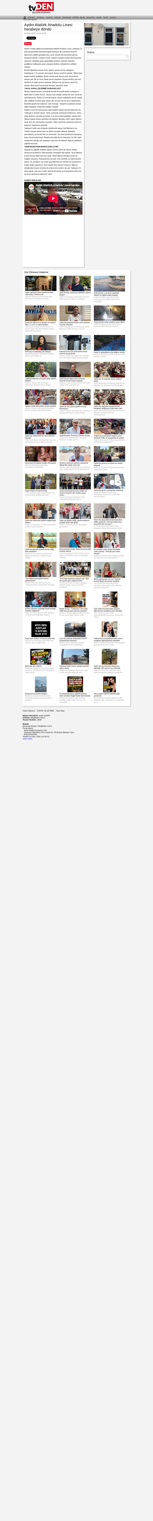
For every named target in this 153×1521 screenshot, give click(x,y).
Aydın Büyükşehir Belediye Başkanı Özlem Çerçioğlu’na (39, 355)
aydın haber (27, 739)
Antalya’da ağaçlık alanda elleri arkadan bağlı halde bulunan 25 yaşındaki (72, 700)
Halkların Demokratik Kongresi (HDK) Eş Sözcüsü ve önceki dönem (109, 557)
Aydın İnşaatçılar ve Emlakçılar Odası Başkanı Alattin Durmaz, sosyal (74, 328)
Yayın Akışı (60, 711)
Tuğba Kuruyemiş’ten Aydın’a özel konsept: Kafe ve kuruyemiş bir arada (109, 437)
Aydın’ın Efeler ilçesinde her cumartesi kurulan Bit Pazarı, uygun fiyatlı (75, 412)
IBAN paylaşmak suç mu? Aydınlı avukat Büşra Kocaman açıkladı (107, 580)
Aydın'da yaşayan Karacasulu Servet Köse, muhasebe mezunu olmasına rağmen (74, 555)
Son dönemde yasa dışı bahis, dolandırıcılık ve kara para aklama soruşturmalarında (107, 585)
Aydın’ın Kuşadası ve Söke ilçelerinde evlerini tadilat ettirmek (40, 526)
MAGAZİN (91, 18)
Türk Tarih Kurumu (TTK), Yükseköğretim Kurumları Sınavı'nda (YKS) (108, 615)
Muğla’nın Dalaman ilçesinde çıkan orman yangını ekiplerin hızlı (73, 671)
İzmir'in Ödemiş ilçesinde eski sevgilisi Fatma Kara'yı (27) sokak (109, 644)
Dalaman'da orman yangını (36, 694)
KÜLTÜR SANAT (30, 20)
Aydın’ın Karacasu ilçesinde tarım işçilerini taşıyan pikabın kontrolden (108, 671)
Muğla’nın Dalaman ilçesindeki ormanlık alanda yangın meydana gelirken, (38, 698)
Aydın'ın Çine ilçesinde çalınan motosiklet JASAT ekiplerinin (71, 644)
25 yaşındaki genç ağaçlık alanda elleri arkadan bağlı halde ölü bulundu (74, 695)
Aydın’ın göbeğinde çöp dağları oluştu (109, 352)
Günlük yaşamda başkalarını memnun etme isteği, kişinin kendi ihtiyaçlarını (74, 468)
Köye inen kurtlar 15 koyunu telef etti (40, 638)
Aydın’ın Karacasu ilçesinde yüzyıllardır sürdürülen (36, 466)
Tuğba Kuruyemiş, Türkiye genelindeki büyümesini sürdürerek (109, 441)
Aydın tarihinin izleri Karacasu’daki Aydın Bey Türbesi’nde (39, 293)
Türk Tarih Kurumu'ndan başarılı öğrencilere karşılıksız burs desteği (108, 610)
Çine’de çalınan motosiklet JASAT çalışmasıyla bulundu (73, 639)
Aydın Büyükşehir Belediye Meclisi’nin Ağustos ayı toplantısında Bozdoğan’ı (109, 384)
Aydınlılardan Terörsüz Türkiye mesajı (74, 435)
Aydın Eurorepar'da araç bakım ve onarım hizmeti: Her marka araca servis (73, 493)
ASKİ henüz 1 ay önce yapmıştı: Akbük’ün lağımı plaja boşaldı (106, 294)
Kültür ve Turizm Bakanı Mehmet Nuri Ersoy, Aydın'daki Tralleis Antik (74, 614)
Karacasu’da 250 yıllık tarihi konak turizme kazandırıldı (73, 352)
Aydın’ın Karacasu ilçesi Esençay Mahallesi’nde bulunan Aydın (38, 298)
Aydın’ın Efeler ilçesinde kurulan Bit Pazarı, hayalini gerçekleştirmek (39, 409)
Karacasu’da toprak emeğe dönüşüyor (40, 463)
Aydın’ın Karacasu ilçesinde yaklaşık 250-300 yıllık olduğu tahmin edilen (74, 357)
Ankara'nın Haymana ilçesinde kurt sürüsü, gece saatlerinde (39, 642)
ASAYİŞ (49, 18)
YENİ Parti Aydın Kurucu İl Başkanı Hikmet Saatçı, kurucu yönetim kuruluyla (73, 585)
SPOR (98, 18)
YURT (105, 18)
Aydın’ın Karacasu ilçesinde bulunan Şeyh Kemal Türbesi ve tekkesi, (74, 298)
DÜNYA (113, 18)
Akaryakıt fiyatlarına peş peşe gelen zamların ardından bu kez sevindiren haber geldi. (40, 670)
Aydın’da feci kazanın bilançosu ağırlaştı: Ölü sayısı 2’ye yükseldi (107, 667)
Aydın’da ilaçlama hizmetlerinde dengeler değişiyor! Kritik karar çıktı (108, 407)
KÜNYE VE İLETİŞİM (45, 711)
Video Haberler (29, 711)
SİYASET (31, 18)
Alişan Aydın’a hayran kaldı (36, 491)
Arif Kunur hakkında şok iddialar (38, 352)
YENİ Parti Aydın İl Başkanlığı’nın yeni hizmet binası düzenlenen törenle (40, 441)
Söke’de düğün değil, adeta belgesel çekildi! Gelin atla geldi (74, 521)
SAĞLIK (57, 18)
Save (29, 43)
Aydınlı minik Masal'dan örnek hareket (40, 406)
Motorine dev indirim (33, 666)
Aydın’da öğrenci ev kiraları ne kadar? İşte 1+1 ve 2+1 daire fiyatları (40, 324)
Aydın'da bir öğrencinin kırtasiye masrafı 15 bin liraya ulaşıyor (72, 380)
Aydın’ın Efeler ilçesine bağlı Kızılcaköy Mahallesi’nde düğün (38, 384)
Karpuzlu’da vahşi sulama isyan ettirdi (109, 322)
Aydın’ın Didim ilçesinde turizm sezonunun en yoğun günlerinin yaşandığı (107, 299)
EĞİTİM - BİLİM (79, 18)
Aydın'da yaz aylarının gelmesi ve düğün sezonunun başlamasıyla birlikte (38, 556)
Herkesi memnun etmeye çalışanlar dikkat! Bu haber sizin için (73, 464)
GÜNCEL (40, 18)
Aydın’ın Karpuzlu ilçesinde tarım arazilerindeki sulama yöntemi (107, 325)
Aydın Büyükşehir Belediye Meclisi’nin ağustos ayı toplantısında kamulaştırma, (109, 412)
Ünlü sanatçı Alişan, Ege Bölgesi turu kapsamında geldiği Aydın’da (40, 494)
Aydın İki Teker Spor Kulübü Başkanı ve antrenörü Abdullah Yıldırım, (40, 614)
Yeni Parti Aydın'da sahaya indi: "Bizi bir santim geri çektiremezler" (74, 580)
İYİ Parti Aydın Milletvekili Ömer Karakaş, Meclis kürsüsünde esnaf (108, 527)
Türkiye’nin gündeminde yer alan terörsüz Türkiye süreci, (72, 439)
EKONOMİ (66, 18)
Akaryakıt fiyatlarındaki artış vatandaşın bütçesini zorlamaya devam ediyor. (107, 494)
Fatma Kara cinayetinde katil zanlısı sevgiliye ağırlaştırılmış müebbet (108, 639)
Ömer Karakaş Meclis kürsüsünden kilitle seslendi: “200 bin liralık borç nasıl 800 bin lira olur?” (108, 522)
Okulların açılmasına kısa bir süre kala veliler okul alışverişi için (74, 384)
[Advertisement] (53, 228)
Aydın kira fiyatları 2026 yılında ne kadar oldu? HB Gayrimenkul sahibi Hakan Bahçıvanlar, (39, 329)
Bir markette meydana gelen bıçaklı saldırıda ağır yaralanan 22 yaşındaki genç (109, 700)
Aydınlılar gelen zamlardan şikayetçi (108, 490)
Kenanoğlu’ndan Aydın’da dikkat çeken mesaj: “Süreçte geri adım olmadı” (107, 551)
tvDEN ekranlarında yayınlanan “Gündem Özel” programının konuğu (39, 584)
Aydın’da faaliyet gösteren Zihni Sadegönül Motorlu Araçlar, (72, 498)
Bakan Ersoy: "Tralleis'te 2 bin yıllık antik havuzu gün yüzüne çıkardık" (73, 610)
